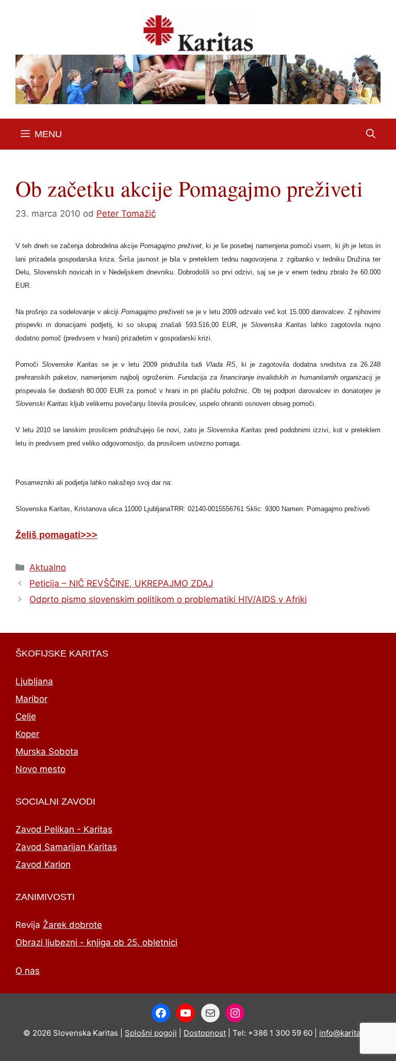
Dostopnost (205, 1033)
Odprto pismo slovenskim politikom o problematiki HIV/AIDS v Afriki (168, 599)
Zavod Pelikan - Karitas (63, 829)
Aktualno (47, 567)
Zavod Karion (43, 864)
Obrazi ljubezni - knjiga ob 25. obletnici (96, 942)
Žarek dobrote (72, 925)
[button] (371, 134)
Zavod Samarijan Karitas (66, 847)
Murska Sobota (46, 751)
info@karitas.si (346, 1033)
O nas (27, 971)
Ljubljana (34, 681)
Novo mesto (40, 769)
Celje (25, 716)
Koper (27, 734)
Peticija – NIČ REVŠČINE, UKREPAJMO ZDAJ (121, 583)
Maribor (31, 699)
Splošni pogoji (151, 1033)
